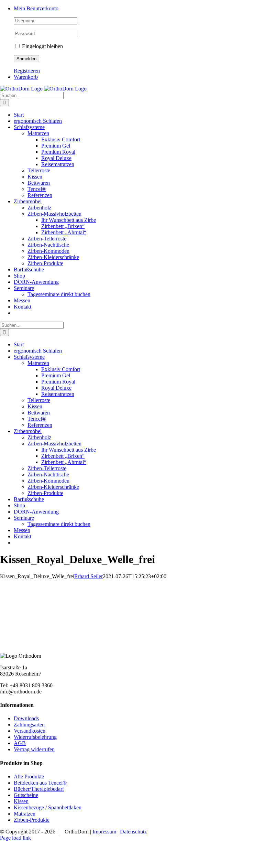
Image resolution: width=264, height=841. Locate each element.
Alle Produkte (29, 776)
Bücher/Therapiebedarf (39, 789)
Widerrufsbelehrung (35, 737)
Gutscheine (26, 795)
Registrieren (27, 71)
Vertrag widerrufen (34, 749)
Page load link (15, 838)
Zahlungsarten (29, 724)
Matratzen (24, 814)
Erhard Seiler (88, 576)
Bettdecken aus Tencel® (40, 783)
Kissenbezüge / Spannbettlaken (47, 807)
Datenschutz (133, 831)
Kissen (21, 801)
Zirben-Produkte (32, 820)
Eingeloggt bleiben (42, 46)
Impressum (104, 831)
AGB (20, 743)
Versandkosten (29, 731)
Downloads (26, 718)
